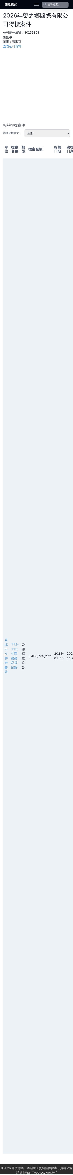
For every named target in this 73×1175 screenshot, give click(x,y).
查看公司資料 (12, 46)
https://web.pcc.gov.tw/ (40, 1172)
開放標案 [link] (11, 4)
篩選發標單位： (12, 132)
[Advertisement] (36, 85)
